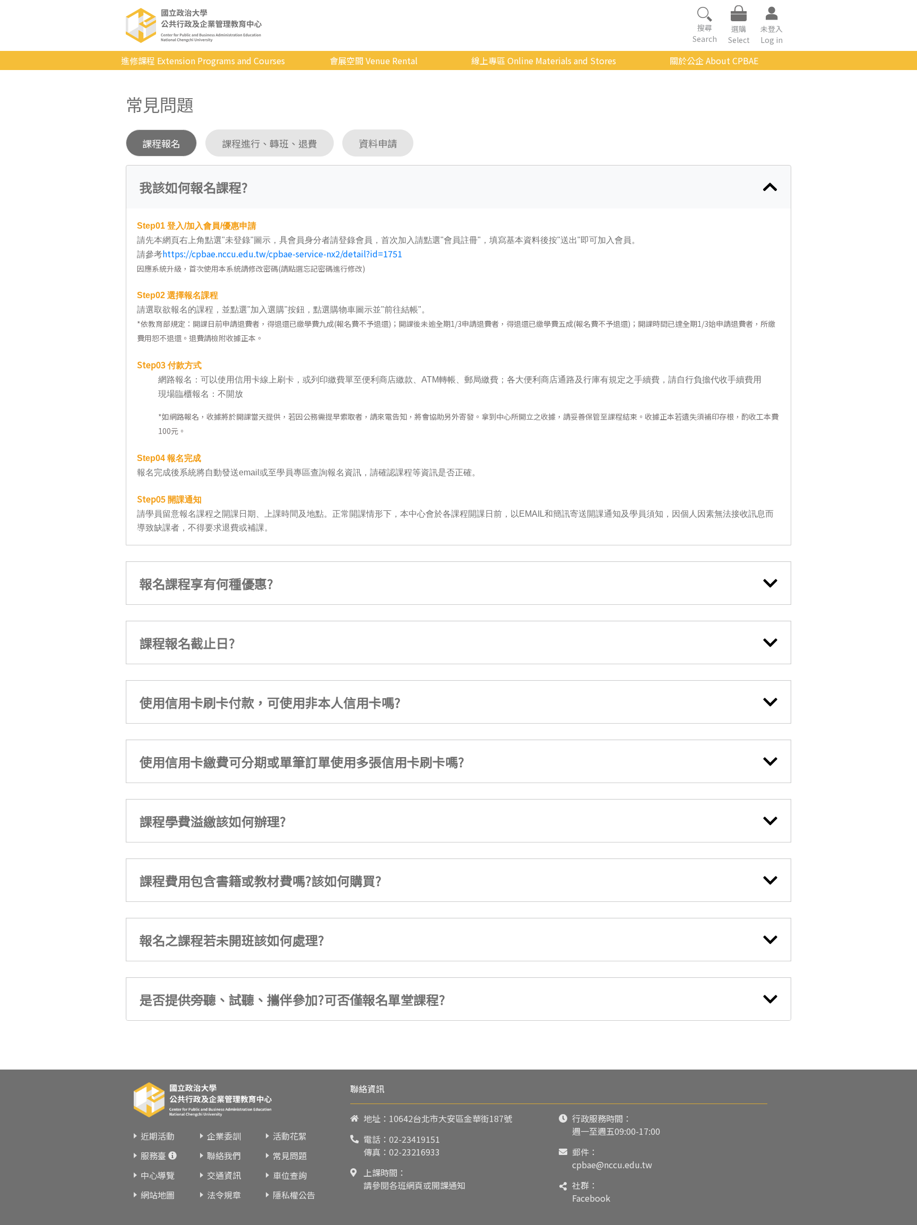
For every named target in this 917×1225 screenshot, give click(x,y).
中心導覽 (158, 1175)
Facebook (591, 1198)
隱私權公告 (294, 1194)
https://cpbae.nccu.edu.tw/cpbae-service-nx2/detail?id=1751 (282, 253)
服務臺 (153, 1155)
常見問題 (290, 1155)
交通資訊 (224, 1175)
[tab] (458, 187)
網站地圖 (158, 1194)
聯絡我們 (224, 1155)
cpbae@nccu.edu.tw (612, 1164)
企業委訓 (224, 1136)
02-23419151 (414, 1139)
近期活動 (158, 1136)
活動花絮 (290, 1136)
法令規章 (224, 1194)
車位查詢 (290, 1175)
